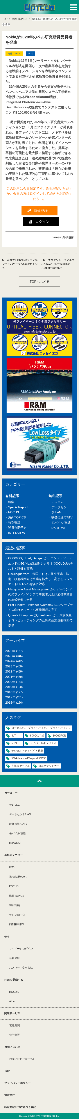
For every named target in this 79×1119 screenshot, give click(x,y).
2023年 (10, 666)
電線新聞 (14, 1025)
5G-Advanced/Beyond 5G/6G (28, 758)
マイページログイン (21, 948)
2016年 (10, 702)
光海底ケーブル (20, 765)
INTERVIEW (16, 533)
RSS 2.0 (14, 991)
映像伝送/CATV (61, 517)
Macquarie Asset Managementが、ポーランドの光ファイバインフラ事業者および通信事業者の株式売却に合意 (40, 594)
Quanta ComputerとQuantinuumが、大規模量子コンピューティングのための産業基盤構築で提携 (40, 620)
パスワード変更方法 (21, 967)
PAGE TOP (39, 781)
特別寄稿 (14, 522)
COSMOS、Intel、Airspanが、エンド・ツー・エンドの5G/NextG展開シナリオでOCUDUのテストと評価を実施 (40, 563)
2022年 (10, 671)
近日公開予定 (17, 527)
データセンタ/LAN (20, 814)
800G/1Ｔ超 (37, 735)
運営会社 (9, 1094)
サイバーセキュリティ (43, 743)
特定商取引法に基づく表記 (20, 1107)
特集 (11, 502)
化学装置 (14, 1034)
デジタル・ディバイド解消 (27, 750)
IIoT (13, 735)
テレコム (57, 502)
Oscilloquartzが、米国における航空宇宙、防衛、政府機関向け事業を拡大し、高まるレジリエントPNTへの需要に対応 (40, 579)
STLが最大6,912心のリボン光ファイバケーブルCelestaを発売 (20, 263)
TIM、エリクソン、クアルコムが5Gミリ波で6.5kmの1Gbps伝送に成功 (57, 263)
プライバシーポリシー (17, 1083)
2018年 (10, 692)
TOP (7, 1070)
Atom (12, 1001)
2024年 (10, 661)
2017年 (10, 697)
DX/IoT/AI (58, 527)
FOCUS (13, 512)
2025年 (10, 656)
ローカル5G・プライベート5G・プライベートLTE (40, 727)
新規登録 (14, 958)
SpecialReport (18, 507)
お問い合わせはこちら (22, 1059)
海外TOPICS (17, 517)
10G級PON (59, 735)
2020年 (10, 682)
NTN (14, 743)
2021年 (10, 676)
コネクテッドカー (48, 765)
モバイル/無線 (61, 522)
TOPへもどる (40, 281)
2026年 (10, 651)
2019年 (10, 687)
